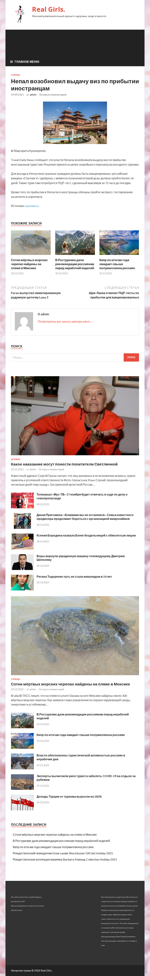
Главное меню (27, 61)
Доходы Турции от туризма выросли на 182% (69, 796)
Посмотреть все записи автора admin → (66, 321)
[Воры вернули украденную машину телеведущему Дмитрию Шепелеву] (22, 569)
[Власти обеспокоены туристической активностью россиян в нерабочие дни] (22, 768)
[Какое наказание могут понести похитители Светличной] (75, 456)
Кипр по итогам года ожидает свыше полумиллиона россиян (117, 264)
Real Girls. (48, 9)
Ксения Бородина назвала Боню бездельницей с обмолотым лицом (86, 535)
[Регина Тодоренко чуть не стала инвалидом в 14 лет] (22, 589)
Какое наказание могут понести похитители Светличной (64, 464)
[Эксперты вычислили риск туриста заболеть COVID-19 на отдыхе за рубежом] (22, 788)
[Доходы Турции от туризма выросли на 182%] (22, 809)
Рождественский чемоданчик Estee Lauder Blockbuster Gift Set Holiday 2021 (63, 853)
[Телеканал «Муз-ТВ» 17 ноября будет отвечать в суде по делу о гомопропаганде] (22, 507)
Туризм (15, 75)
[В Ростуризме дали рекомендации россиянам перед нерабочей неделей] (75, 255)
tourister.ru (32, 205)
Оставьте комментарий (52, 94)
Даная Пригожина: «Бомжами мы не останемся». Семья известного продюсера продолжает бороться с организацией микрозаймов (85, 516)
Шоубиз (15, 459)
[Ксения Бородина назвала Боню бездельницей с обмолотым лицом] (22, 548)
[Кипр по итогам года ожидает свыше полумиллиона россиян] (119, 255)
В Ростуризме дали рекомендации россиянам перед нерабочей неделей (74, 264)
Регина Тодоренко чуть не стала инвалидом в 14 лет (74, 576)
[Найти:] (75, 357)
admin (33, 94)
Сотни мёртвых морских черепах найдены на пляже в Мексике (29, 264)
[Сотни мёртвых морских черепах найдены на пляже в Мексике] (31, 255)
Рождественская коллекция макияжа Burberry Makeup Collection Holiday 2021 (65, 859)
